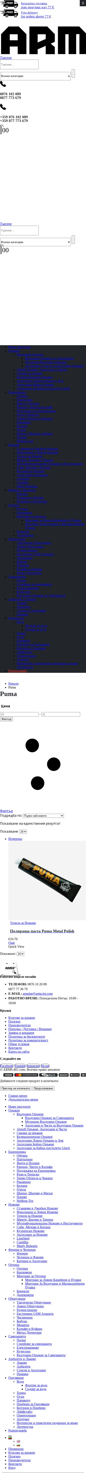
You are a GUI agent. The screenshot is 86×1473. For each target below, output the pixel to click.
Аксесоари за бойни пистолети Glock (43, 388)
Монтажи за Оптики (31, 516)
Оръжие (14, 351)
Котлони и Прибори (31, 648)
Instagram (33, 1066)
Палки (21, 580)
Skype (45, 1066)
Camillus (22, 482)
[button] (2, 22)
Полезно (14, 1021)
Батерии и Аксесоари (32, 501)
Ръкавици (24, 422)
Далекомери (25, 1295)
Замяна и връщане (21, 1033)
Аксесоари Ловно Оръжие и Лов (40, 381)
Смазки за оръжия (29, 373)
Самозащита (17, 576)
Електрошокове (28, 588)
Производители (19, 1025)
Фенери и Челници (22, 490)
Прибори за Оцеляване (33, 644)
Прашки (22, 1374)
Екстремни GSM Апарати (35, 554)
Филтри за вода (36, 625)
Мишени (23, 565)
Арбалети (23, 607)
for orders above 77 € (36, 14)
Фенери (22, 494)
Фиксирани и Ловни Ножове (37, 452)
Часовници (25, 558)
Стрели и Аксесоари (31, 610)
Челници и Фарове (30, 497)
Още (11, 943)
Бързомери (24, 512)
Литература (25, 1426)
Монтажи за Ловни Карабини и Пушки (53, 520)
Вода (20, 622)
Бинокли (23, 531)
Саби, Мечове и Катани (34, 467)
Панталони (25, 399)
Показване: (9, 831)
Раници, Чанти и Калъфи (35, 407)
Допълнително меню (23, 1099)
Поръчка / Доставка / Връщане (30, 1029)
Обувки (22, 396)
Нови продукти (19, 1106)
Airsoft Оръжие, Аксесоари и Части (42, 369)
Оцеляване (16, 618)
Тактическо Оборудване (34, 543)
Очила (21, 430)
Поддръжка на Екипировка (36, 411)
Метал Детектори (29, 573)
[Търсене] (73, 73)
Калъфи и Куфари (29, 569)
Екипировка (17, 392)
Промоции (16, 1449)
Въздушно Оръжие (30, 354)
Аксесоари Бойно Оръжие (35, 384)
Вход (11, 1467)
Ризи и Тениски (28, 415)
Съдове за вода (35, 629)
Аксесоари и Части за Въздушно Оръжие (54, 366)
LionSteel (23, 479)
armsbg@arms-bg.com (38, 993)
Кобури (22, 561)
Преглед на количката (16, 1088)
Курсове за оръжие (21, 1017)
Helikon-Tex (25, 441)
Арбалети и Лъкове (22, 599)
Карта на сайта (18, 1051)
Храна (21, 633)
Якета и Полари (28, 403)
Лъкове (22, 603)
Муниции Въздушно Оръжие (46, 362)
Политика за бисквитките (26, 1036)
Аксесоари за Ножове (32, 475)
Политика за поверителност (28, 1040)
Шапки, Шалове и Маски (35, 433)
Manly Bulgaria (27, 1246)
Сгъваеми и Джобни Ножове (37, 448)
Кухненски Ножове (30, 471)
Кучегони (23, 592)
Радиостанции (27, 550)
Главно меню (17, 1095)
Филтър (6, 719)
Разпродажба (17, 671)
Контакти (15, 1048)
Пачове (22, 437)
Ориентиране (26, 656)
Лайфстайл (24, 652)
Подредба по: (11, 815)
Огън (20, 637)
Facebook (6, 1066)
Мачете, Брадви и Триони (35, 460)
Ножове (14, 445)
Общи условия (18, 1044)
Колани (22, 426)
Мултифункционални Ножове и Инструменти (50, 463)
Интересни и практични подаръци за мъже (47, 663)
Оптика (13, 505)
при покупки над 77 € (37, 5)
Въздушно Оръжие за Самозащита (49, 358)
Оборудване (16, 539)
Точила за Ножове (30, 456)
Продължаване (43, 1088)
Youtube (19, 1066)
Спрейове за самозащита (34, 584)
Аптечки (23, 659)
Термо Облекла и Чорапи (35, 418)
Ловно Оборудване (30, 546)
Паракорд (23, 640)
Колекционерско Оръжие (35, 377)
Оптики (22, 509)
